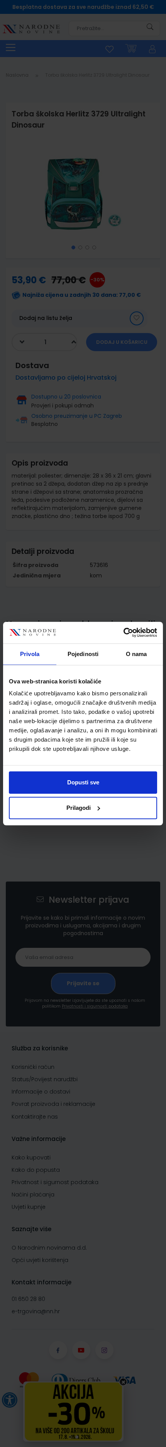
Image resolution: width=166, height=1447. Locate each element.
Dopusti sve (83, 782)
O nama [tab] (136, 654)
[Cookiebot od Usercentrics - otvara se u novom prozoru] (123, 633)
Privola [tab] (29, 654)
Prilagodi (78, 807)
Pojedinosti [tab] (83, 654)
